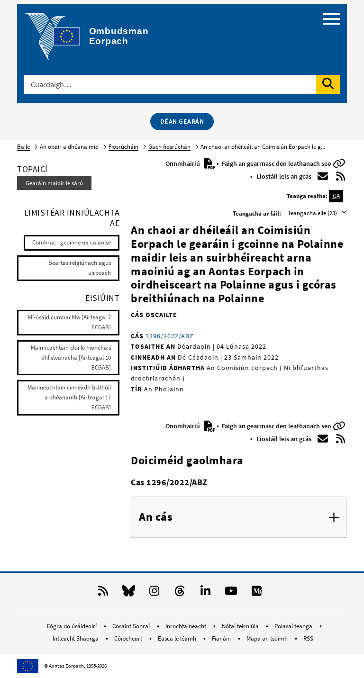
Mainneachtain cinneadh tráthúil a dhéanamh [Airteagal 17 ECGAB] (69, 397)
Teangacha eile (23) (313, 213)
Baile (23, 147)
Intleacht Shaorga (76, 638)
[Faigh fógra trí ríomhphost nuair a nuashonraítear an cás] (322, 176)
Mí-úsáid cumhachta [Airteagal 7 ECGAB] (69, 322)
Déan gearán (182, 121)
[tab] (238, 517)
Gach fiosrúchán (169, 147)
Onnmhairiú (183, 163)
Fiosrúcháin (123, 147)
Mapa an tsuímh (267, 638)
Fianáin (222, 638)
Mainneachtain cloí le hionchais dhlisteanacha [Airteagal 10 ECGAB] (71, 357)
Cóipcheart (129, 638)
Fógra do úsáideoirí (72, 626)
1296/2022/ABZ (169, 336)
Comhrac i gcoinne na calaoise (71, 242)
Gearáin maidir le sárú (54, 183)
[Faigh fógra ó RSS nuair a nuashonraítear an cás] (340, 176)
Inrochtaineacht (186, 626)
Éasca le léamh (178, 638)
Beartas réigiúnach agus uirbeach (79, 268)
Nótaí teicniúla (241, 626)
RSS (308, 638)
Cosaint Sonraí (131, 626)
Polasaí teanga (294, 626)
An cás (156, 517)
